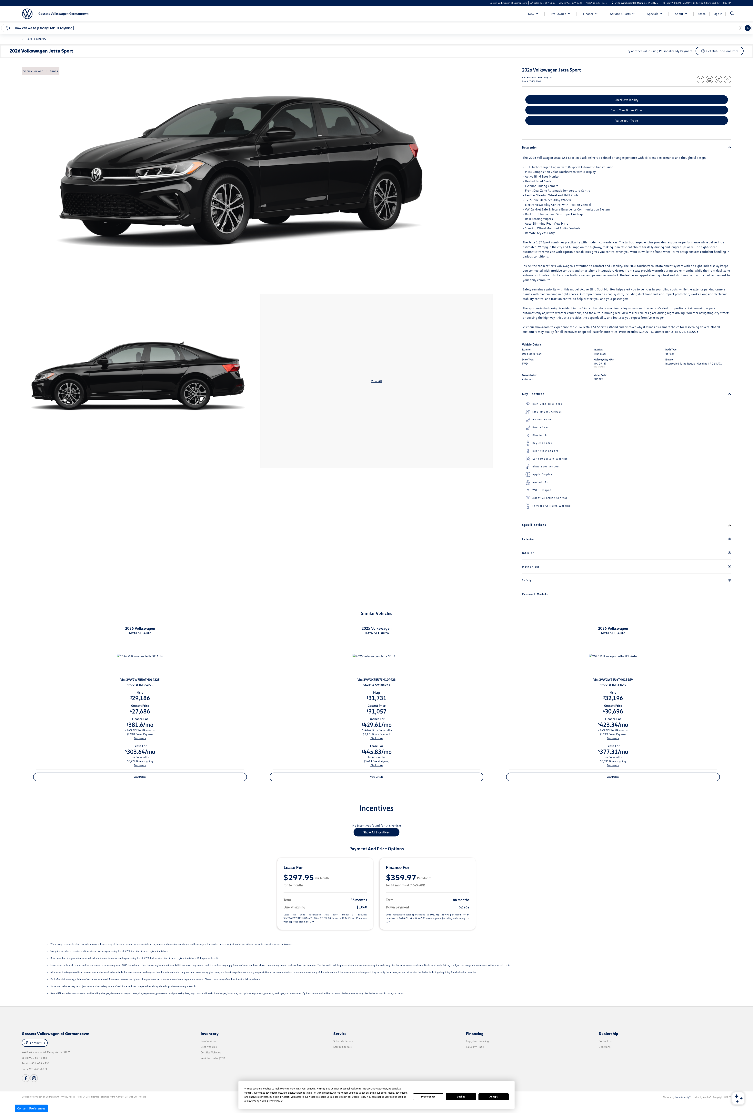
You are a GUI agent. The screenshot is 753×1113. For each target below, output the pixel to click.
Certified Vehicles (211, 1052)
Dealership (608, 1033)
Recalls (142, 1096)
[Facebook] (26, 1078)
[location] (612, 2)
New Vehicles (208, 1041)
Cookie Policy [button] (359, 1097)
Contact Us (37, 1043)
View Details (140, 776)
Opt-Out (133, 1096)
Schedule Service (343, 1041)
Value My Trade (475, 1046)
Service (339, 1033)
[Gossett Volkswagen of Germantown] (55, 13)
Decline (461, 1096)
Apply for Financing (477, 1041)
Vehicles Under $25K (213, 1058)
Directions (604, 1046)
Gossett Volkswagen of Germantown (40, 1096)
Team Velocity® (683, 1097)
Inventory (210, 1033)
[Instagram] (34, 1078)
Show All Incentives (376, 832)
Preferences (428, 1096)
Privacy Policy (68, 1096)
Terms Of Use (83, 1096)
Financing (475, 1033)
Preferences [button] (275, 1101)
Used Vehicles (209, 1046)
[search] (732, 13)
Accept (493, 1096)
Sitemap (95, 1096)
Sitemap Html (108, 1096)
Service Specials (342, 1046)
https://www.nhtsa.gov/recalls (180, 986)
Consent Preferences (31, 1108)
